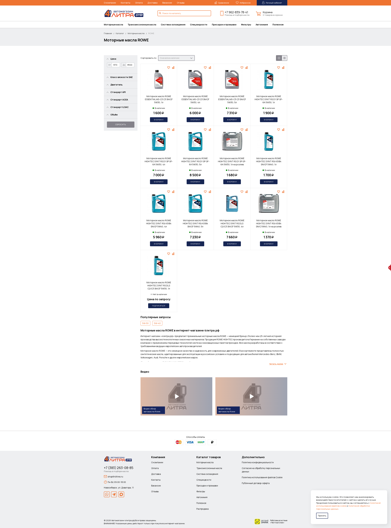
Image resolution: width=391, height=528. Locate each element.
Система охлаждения (173, 24)
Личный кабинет (273, 2)
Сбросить (120, 124)
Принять (322, 515)
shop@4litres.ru (115, 476)
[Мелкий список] (284, 58)
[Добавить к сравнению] (173, 67)
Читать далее (276, 364)
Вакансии (167, 2)
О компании (110, 2)
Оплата (139, 2)
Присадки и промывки (224, 24)
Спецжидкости (198, 24)
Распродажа (202, 508)
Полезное (277, 24)
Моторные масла (113, 24)
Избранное (244, 2)
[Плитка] (279, 58)
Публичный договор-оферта (256, 483)
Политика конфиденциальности (258, 462)
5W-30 (145, 323)
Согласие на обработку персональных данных (261, 470)
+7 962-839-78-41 (236, 12)
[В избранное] (169, 67)
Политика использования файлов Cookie (262, 477)
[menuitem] (116, 24)
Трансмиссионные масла (142, 24)
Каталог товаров (208, 457)
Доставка (152, 2)
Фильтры (246, 24)
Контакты (125, 2)
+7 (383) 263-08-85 (118, 467)
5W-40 (157, 323)
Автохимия (262, 24)
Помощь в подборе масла (237, 15)
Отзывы (181, 2)
